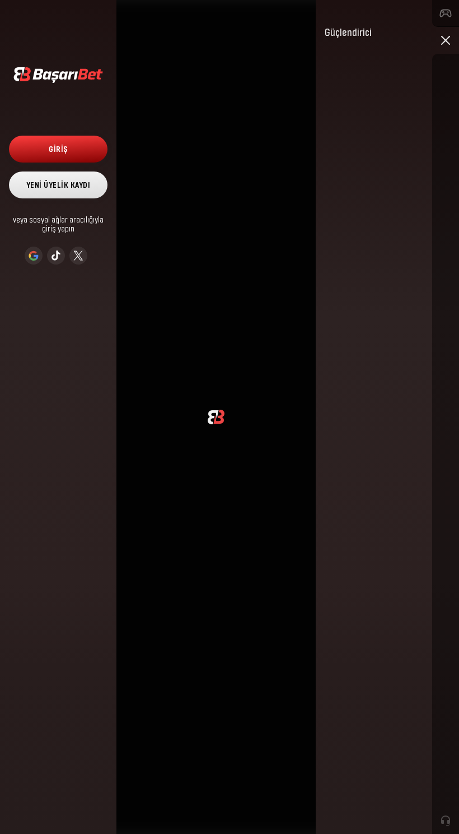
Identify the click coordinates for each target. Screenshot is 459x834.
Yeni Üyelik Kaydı (58, 184)
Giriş (58, 149)
